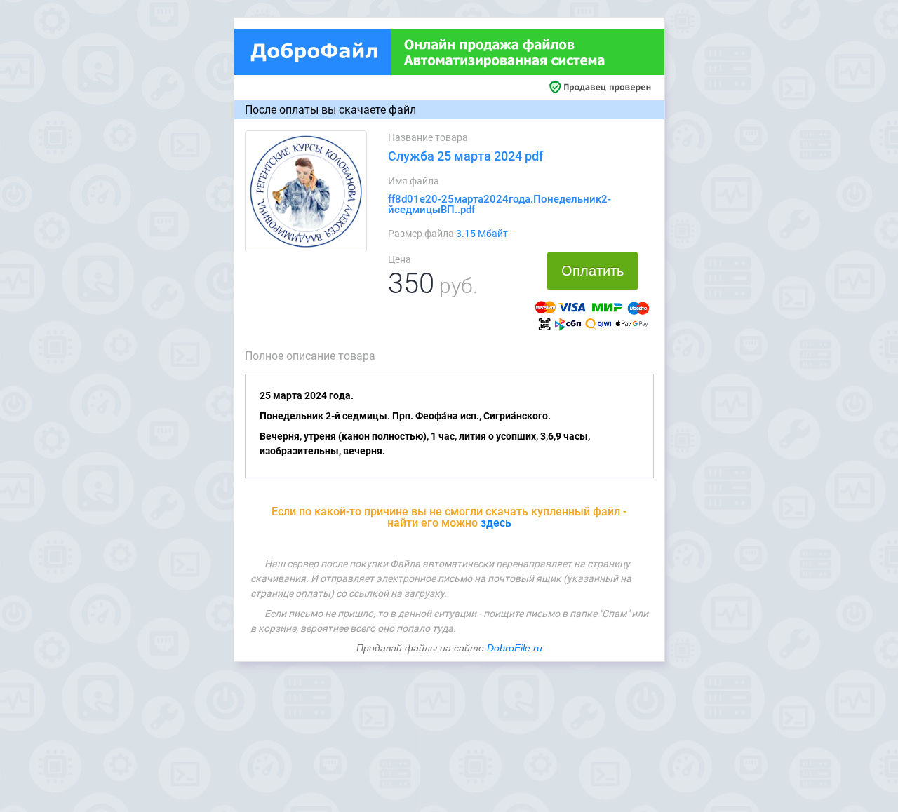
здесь (496, 522)
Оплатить (592, 270)
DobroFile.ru (514, 648)
